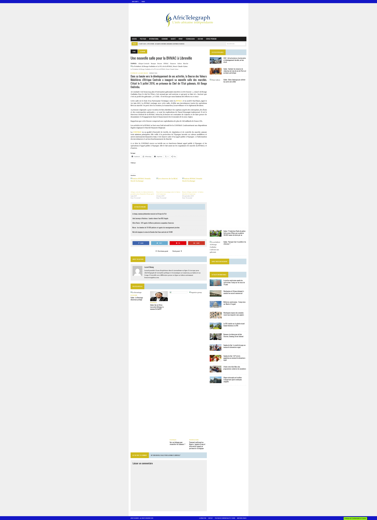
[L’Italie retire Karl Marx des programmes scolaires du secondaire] (215, 371)
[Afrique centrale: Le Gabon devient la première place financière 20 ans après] (142, 184)
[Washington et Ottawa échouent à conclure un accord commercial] (215, 295)
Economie (165, 39)
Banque (153, 63)
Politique (143, 39)
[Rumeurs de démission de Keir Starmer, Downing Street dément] (215, 339)
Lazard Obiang (143, 73)
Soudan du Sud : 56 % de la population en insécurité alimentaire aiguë (234, 358)
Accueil (134, 39)
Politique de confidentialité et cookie (225, 518)
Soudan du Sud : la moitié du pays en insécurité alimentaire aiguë (234, 346)
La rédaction (202, 518)
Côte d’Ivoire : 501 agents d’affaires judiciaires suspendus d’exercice (153, 223)
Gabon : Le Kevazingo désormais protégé (137, 298)
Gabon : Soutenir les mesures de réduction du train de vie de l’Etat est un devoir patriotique (234, 71)
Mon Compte (135, 1)
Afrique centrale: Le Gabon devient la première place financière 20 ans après (142, 193)
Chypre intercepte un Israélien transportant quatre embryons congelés (232, 379)
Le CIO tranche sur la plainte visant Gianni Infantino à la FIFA (234, 324)
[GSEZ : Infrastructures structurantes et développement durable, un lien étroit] (215, 62)
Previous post (163, 251)
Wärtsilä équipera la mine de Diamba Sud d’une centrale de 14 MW (152, 232)
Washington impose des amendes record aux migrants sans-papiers (233, 314)
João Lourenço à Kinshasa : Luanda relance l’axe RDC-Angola (150, 218)
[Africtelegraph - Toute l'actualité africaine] (188, 20)
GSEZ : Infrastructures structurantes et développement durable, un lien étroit (234, 60)
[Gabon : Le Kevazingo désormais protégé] (136, 292)
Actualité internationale (219, 275)
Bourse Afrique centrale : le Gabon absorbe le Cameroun (192, 193)
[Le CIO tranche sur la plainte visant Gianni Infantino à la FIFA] (215, 328)
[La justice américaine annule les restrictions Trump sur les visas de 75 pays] (215, 285)
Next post (176, 251)
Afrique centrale (143, 63)
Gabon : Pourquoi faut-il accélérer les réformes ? (234, 243)
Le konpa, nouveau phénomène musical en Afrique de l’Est (149, 214)
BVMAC (166, 63)
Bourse (159, 63)
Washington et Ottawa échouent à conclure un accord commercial (233, 292)
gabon (179, 63)
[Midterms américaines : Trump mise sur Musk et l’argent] (215, 306)
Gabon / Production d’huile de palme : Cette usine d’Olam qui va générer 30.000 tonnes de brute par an (234, 233)
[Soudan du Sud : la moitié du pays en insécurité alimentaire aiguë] (215, 349)
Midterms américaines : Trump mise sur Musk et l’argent (234, 303)
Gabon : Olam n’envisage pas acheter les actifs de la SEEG (234, 80)
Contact (210, 518)
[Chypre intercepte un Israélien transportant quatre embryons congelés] (215, 382)
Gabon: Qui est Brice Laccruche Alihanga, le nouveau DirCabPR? (157, 307)
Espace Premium (211, 39)
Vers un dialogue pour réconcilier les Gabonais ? (177, 443)
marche (185, 63)
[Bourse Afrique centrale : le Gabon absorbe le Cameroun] (194, 184)
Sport (181, 39)
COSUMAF (137, 132)
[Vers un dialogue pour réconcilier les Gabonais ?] (178, 437)
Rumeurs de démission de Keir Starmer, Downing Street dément (233, 335)
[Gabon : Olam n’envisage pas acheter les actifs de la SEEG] (215, 224)
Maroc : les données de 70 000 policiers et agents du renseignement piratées (156, 227)
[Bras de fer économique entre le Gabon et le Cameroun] (168, 184)
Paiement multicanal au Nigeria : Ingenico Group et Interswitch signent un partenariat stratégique (197, 445)
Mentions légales (241, 518)
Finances (173, 63)
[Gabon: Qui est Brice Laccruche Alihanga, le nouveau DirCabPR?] (159, 300)
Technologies (190, 39)
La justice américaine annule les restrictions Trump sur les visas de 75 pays (234, 282)
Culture (200, 39)
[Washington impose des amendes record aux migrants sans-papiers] (215, 317)
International (154, 39)
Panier (143, 1)
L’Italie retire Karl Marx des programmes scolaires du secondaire (234, 368)
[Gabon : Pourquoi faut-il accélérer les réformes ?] (215, 252)
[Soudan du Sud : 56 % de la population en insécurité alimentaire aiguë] (215, 360)
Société (173, 39)
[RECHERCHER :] (235, 43)
